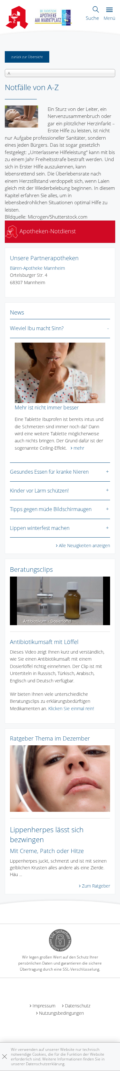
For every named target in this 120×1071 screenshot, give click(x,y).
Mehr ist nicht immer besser (47, 407)
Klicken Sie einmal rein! (71, 708)
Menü (109, 18)
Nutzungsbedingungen (61, 1013)
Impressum (44, 1006)
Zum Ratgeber (96, 886)
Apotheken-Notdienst (47, 231)
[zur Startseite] (53, 16)
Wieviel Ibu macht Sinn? (37, 328)
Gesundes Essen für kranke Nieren (49, 471)
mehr (79, 448)
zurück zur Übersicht (27, 56)
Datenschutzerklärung (45, 1064)
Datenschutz (77, 1006)
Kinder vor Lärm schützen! (39, 490)
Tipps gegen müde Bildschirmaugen (51, 509)
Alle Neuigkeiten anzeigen (84, 545)
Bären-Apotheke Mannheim (37, 268)
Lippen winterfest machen (39, 528)
